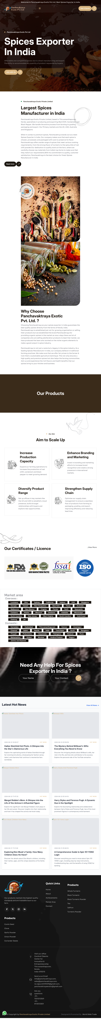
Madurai (70, 634)
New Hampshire (40, 606)
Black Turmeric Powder (76, 899)
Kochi (72, 630)
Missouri (38, 613)
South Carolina (65, 616)
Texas (68, 606)
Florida (55, 609)
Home (48, 890)
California (49, 602)
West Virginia (48, 616)
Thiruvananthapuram (47, 627)
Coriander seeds (11, 941)
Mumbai (41, 637)
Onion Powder (10, 937)
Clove (6, 928)
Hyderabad (29, 627)
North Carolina (16, 616)
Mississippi (78, 613)
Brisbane (51, 613)
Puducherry (27, 634)
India (47, 630)
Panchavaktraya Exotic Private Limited (35, 1014)
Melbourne (15, 609)
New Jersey (32, 616)
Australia (80, 606)
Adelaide (64, 613)
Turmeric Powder (74, 912)
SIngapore (85, 602)
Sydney (37, 602)
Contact (49, 906)
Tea (68, 903)
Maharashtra (15, 637)
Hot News (43, 742)
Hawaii (25, 606)
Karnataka (14, 627)
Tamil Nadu (60, 630)
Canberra (14, 613)
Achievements (51, 898)
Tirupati (14, 634)
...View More (92, 547)
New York (56, 606)
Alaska (26, 613)
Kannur (64, 627)
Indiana (62, 602)
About (48, 894)
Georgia (14, 606)
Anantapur (77, 627)
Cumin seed (9, 924)
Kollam (29, 637)
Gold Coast (81, 616)
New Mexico (29, 609)
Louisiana (14, 602)
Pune (82, 634)
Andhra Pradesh (56, 637)
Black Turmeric (73, 895)
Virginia (44, 609)
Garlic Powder (10, 933)
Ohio (26, 602)
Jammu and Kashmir (18, 641)
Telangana (57, 634)
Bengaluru (85, 630)
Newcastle (79, 609)
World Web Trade (89, 1014)
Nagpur (72, 637)
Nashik (36, 630)
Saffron (70, 908)
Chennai (14, 630)
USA (73, 602)
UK (24, 619)
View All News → (92, 705)
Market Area (51, 902)
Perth (66, 609)
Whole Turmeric (73, 891)
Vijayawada (42, 634)
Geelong (14, 619)
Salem (25, 630)
